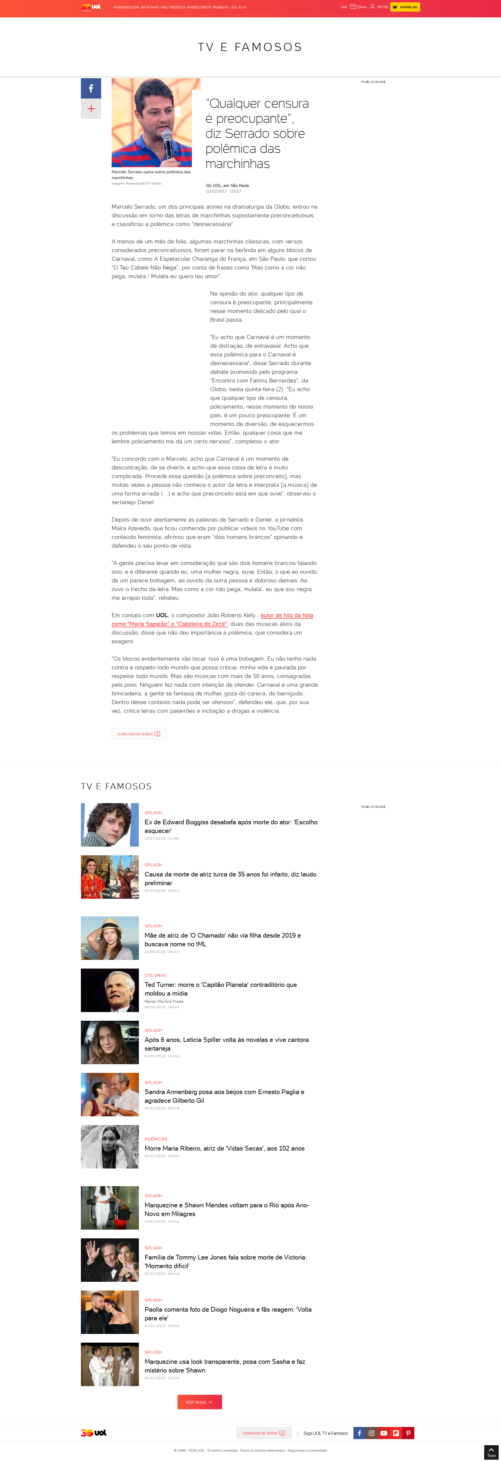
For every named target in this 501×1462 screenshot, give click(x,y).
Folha (221, 23)
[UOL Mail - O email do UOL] (359, 7)
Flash (110, 23)
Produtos (92, 23)
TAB (363, 23)
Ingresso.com (126, 7)
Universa (273, 23)
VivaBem (293, 23)
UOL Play (238, 7)
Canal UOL (333, 23)
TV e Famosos (250, 47)
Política (165, 23)
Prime (373, 23)
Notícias (147, 23)
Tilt (306, 23)
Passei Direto (199, 7)
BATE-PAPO (150, 7)
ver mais (196, 1402)
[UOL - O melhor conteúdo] (91, 7)
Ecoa (316, 23)
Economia (203, 23)
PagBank (221, 7)
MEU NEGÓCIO (173, 7)
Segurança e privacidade (306, 1450)
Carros (183, 23)
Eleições (127, 23)
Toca (385, 23)
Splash (255, 23)
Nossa (352, 23)
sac (344, 7)
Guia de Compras (410, 23)
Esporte (237, 23)
